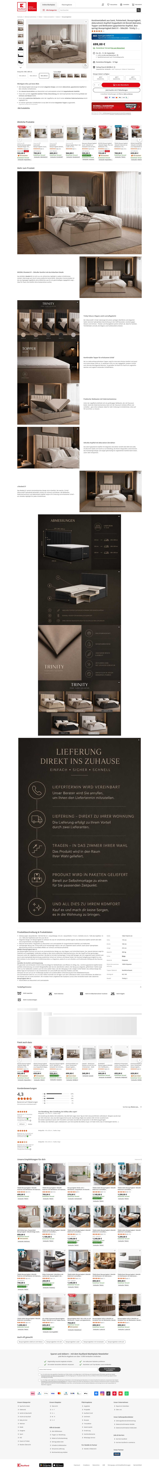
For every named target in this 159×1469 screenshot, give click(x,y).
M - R (53, 1416)
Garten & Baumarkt (26, 1413)
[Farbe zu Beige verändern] (57, 75)
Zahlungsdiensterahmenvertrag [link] (126, 1421)
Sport (21, 1434)
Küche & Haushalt (25, 1416)
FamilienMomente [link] (89, 1434)
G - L (53, 1413)
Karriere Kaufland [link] (121, 1439)
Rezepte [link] (86, 1420)
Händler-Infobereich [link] (90, 1449)
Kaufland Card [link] (88, 1413)
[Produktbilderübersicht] (20, 44)
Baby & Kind (23, 1420)
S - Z (53, 1420)
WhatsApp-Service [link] (89, 1437)
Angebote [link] (87, 1406)
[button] (19, 362)
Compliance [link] (86, 1465)
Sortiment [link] (87, 1416)
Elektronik (23, 1409)
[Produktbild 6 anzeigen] (21, 56)
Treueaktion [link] (87, 1423)
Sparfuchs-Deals (25, 1406)
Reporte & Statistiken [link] (122, 1406)
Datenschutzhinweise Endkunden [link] (126, 1428)
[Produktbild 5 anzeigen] (21, 49)
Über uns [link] (119, 1409)
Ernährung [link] (87, 1430)
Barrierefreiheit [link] (138, 1465)
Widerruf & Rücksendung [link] (59, 1438)
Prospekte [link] (87, 1409)
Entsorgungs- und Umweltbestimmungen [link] (119, 1465)
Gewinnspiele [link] (88, 1427)
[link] (66, 4)
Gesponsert (20, 143)
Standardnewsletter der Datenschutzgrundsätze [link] (52, 1375)
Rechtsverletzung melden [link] (60, 1452)
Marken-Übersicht (25, 1444)
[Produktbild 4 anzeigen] (21, 42)
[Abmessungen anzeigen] (85, 65)
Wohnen (22, 1423)
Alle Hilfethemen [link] (57, 1431)
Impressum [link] (77, 1465)
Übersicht (55, 1406)
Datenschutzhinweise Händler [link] (125, 1424)
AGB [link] (104, 1465)
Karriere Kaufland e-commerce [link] (125, 1442)
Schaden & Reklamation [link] (59, 1445)
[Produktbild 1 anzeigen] (21, 22)
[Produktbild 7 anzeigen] (21, 62)
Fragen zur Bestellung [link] (58, 1435)
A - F (53, 1409)
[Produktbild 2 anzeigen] (21, 29)
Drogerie (22, 1430)
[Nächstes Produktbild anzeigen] (20, 67)
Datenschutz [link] (96, 1465)
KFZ (21, 1437)
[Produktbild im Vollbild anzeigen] (57, 44)
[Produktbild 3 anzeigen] (21, 36)
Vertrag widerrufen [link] (58, 1442)
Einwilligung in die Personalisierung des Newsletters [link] (53, 1381)
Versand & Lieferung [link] (58, 1449)
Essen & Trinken (25, 1441)
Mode (21, 1427)
